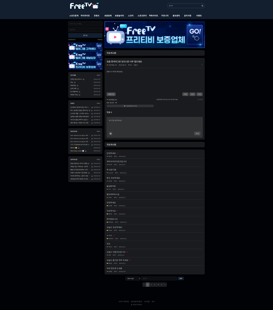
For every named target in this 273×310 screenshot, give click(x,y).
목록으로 (111, 94)
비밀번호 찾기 (72, 39)
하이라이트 (85, 15)
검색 (180, 278)
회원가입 (100, 39)
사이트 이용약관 (124, 301)
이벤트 (199, 15)
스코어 (131, 15)
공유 (192, 94)
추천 (199, 94)
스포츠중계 (73, 15)
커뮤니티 (165, 15)
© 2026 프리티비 (136, 304)
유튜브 (96, 15)
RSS (153, 301)
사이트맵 (147, 301)
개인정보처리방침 (136, 301)
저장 (185, 94)
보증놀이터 (119, 15)
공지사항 (187, 15)
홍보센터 (176, 15)
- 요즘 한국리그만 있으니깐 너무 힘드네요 (166, 99)
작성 (197, 133)
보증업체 (108, 15)
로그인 (85, 35)
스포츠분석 (142, 15)
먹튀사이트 (153, 15)
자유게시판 (111, 52)
